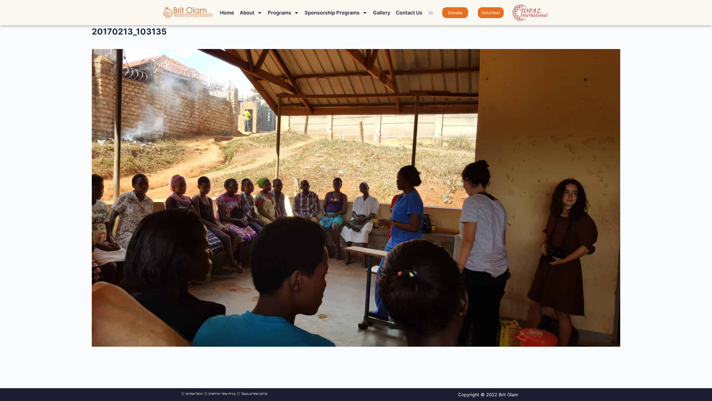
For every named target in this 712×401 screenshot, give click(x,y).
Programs (279, 13)
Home (227, 13)
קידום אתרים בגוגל (254, 394)
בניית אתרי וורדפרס (222, 394)
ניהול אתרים (194, 394)
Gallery (381, 13)
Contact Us (409, 13)
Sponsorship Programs (332, 13)
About (247, 13)
